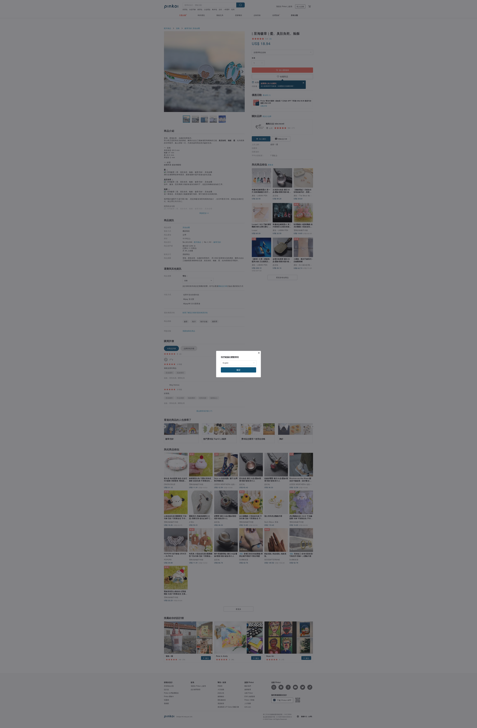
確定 (238, 369)
